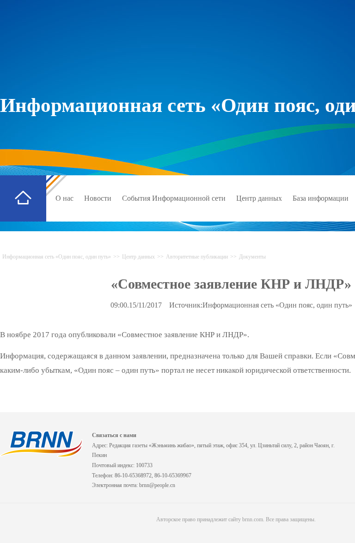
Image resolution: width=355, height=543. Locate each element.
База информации (321, 198)
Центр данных (259, 198)
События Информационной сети (174, 198)
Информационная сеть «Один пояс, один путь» (56, 256)
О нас (64, 198)
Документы (252, 256)
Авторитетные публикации (197, 256)
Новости (97, 198)
